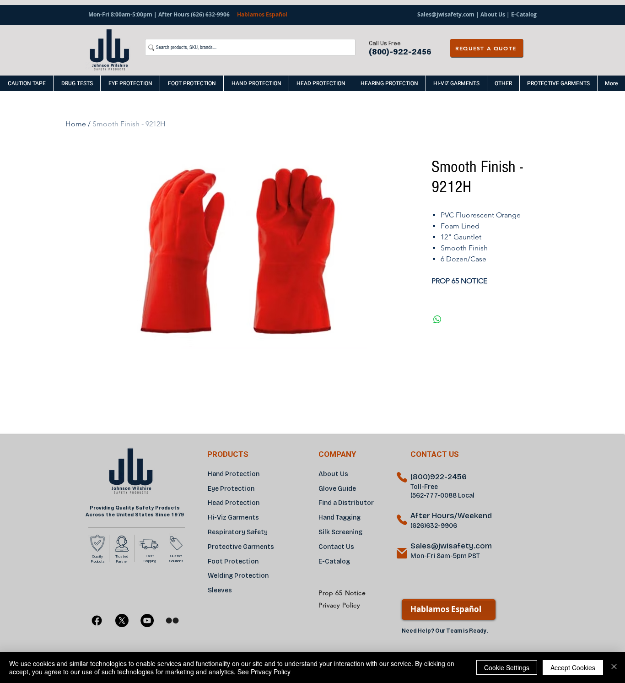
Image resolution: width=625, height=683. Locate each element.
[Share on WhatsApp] (437, 319)
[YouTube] (147, 620)
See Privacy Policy (264, 671)
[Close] (614, 667)
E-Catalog (523, 14)
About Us (492, 14)
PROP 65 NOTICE (459, 280)
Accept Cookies (572, 667)
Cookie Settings (506, 667)
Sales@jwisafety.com (445, 14)
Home (75, 123)
